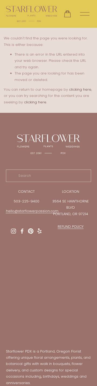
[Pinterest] (30, 231)
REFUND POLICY (71, 226)
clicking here (80, 89)
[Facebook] (22, 231)
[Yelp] (39, 231)
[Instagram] (13, 231)
